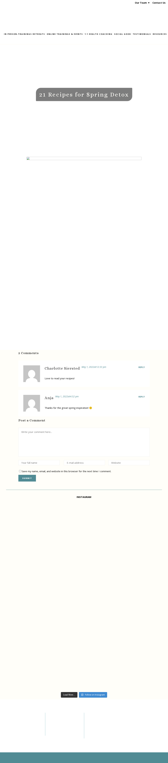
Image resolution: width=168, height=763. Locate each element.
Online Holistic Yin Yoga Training (62, 727)
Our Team (141, 2)
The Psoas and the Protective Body (98, 729)
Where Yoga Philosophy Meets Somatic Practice (101, 722)
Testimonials (12, 729)
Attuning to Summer (99, 735)
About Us (11, 720)
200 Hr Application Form (62, 733)
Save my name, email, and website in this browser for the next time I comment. (66, 471)
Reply (141, 367)
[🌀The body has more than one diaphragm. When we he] (84, 578)
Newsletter (11, 725)
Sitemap (10, 737)
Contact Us (159, 2)
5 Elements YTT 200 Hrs (62, 722)
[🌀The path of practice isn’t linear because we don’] (31, 595)
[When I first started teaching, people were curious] (136, 569)
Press (9, 733)
